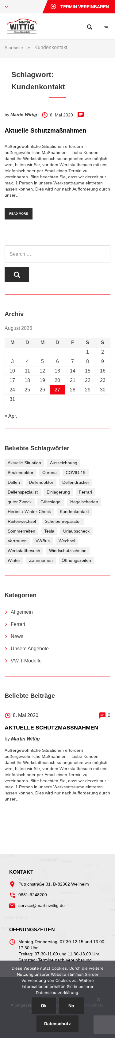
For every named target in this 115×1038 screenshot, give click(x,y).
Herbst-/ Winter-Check (29, 511)
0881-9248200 (32, 894)
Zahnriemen (41, 560)
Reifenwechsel (22, 521)
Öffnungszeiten (76, 560)
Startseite (14, 47)
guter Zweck (20, 501)
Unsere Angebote (30, 648)
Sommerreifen (21, 531)
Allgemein (22, 612)
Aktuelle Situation (24, 462)
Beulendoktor (20, 472)
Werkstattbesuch (24, 550)
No (71, 1005)
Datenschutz (57, 1023)
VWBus (43, 540)
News (17, 636)
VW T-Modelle (26, 660)
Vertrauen (17, 540)
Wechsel (67, 540)
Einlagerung (58, 492)
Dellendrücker (75, 482)
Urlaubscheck (76, 531)
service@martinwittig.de (41, 905)
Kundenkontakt (74, 511)
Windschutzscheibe (67, 550)
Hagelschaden (84, 501)
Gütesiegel (50, 501)
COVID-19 (76, 472)
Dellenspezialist (23, 492)
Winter (14, 560)
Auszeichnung (63, 462)
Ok (44, 1005)
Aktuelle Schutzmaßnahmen (45, 130)
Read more (18, 213)
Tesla (49, 531)
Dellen (14, 482)
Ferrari (85, 492)
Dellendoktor (41, 482)
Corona (49, 472)
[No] (98, 999)
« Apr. (11, 416)
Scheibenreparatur (63, 521)
